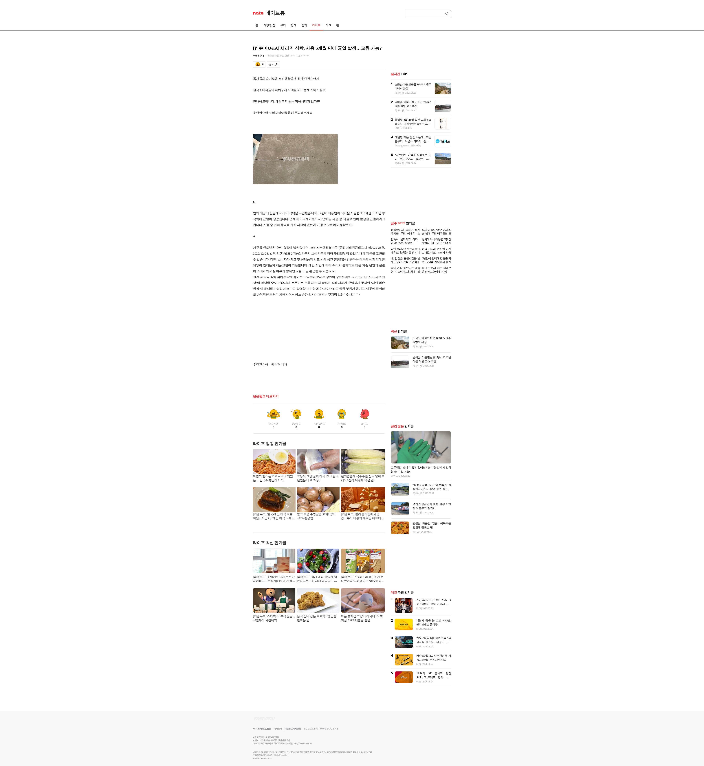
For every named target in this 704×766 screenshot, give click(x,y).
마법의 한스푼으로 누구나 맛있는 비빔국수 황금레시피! (273, 478)
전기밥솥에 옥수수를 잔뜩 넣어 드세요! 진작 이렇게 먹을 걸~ (362, 478)
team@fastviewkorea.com (303, 743)
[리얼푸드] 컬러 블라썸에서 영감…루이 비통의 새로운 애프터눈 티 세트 (362, 516)
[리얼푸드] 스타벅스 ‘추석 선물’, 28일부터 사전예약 (273, 618)
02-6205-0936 (263, 743)
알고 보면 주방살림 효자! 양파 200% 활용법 (316, 516)
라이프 (316, 25)
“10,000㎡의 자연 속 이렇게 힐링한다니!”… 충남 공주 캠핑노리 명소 (431, 488)
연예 (293, 25)
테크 (328, 25)
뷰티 (283, 25)
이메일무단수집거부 (329, 728)
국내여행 (399, 92)
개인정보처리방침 (293, 728)
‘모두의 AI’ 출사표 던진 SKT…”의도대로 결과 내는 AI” (433, 677)
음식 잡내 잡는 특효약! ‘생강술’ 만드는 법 (317, 618)
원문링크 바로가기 (266, 396)
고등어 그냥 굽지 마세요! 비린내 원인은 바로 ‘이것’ (317, 478)
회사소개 (278, 728)
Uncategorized (402, 145)
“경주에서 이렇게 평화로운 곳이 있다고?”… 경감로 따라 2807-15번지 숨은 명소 (413, 158)
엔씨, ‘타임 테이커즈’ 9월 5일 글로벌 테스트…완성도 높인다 (433, 642)
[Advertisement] (319, 329)
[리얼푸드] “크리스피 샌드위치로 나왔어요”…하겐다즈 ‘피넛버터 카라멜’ (362, 579)
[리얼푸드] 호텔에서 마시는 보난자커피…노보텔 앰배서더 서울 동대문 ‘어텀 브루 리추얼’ (274, 579)
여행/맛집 (269, 25)
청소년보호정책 (310, 728)
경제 (304, 25)
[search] (447, 13)
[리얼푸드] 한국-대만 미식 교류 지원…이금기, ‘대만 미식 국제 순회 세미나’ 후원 (274, 516)
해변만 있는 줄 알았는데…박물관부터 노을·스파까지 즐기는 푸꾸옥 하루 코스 (413, 141)
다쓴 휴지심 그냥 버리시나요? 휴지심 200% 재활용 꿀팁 (362, 618)
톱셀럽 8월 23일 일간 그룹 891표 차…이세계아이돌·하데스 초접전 (413, 123)
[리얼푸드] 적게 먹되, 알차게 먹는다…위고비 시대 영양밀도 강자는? (317, 579)
